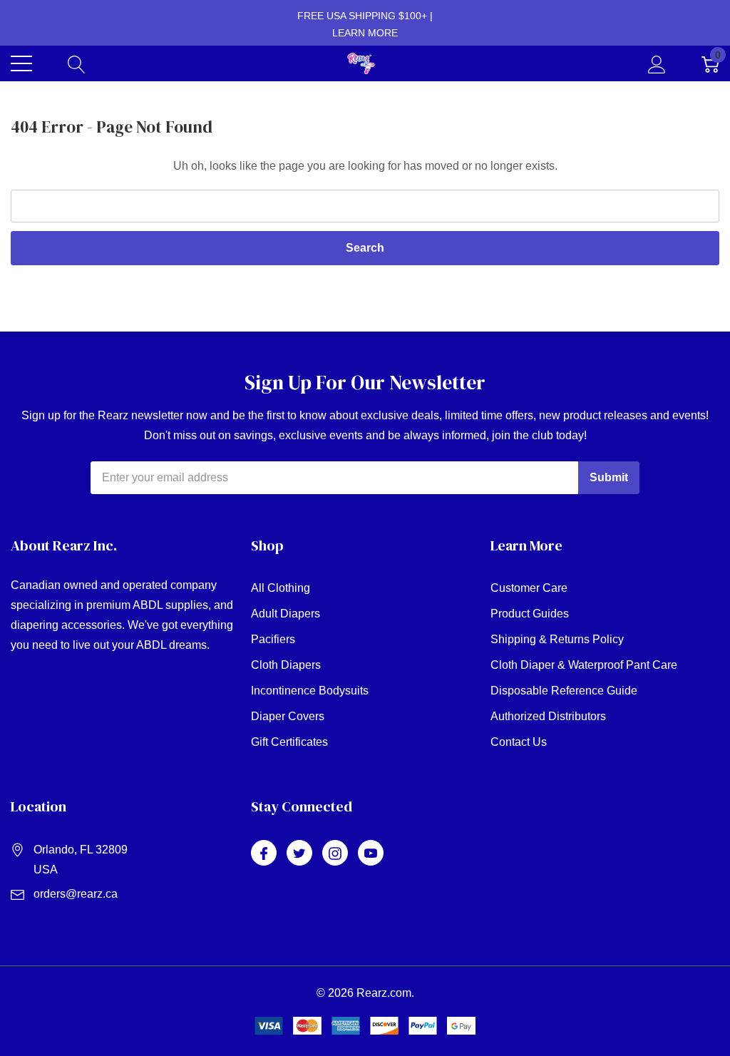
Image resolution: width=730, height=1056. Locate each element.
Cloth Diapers (286, 665)
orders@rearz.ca (76, 894)
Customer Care (528, 588)
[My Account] (657, 63)
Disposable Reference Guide (563, 691)
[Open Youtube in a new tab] (371, 853)
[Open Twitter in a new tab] (299, 853)
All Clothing (280, 588)
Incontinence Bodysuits (310, 691)
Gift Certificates (289, 742)
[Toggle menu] (21, 63)
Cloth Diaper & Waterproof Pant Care (583, 665)
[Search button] (77, 63)
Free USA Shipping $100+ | (365, 24)
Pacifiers (273, 639)
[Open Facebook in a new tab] (264, 853)
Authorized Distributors (548, 716)
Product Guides (529, 614)
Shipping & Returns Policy (557, 639)
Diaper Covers (287, 716)
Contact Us (518, 742)
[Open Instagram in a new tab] (335, 853)
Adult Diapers (285, 614)
